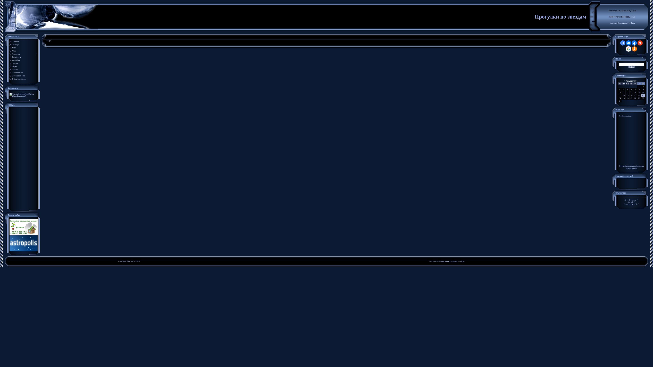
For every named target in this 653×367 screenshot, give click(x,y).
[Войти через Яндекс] (640, 43)
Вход (633, 23)
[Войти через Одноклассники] (634, 48)
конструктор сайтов (448, 261)
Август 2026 (631, 81)
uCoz (462, 261)
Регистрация (623, 23)
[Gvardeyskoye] (24, 207)
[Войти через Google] (628, 49)
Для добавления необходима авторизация (631, 167)
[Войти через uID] (622, 43)
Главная (613, 23)
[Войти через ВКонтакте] (628, 43)
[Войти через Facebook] (634, 43)
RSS (633, 17)
